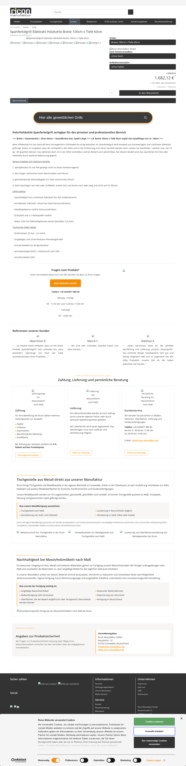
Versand (98, 683)
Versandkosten (170, 83)
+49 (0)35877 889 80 (69, 291)
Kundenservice (133, 410)
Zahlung (20, 410)
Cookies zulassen (154, 721)
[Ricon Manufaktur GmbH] (122, 48)
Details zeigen (154, 760)
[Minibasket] (173, 3)
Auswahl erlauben (154, 731)
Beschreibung (19, 100)
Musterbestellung (163, 21)
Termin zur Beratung (136, 452)
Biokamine (92, 21)
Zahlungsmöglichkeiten (104, 687)
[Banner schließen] (181, 718)
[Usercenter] (167, 3)
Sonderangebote (139, 21)
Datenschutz (143, 694)
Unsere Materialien (103, 690)
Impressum (142, 683)
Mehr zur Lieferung (81, 452)
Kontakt (98, 704)
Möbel (17, 21)
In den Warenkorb (148, 93)
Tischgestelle (56, 21)
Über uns (141, 687)
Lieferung (75, 408)
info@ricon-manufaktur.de (145, 440)
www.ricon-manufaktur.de (111, 649)
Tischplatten (36, 21)
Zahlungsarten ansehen (28, 455)
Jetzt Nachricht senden (65, 283)
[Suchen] (130, 12)
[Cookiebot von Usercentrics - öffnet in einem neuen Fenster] (19, 760)
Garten (73, 21)
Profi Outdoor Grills (113, 21)
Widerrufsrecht (101, 694)
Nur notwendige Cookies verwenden (154, 742)
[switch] (84, 760)
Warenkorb (99, 711)
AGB (139, 690)
